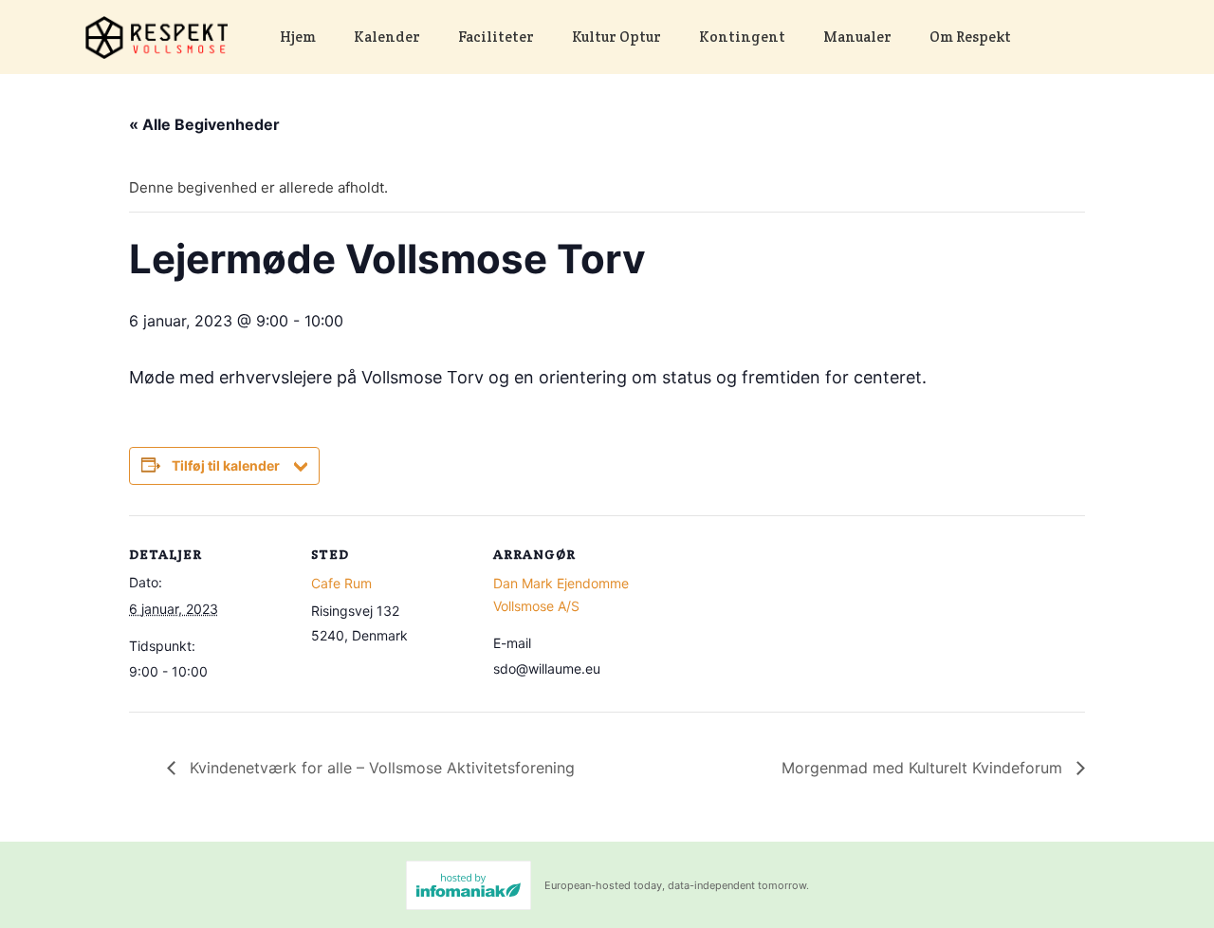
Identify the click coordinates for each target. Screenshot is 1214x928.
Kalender (387, 37)
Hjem (298, 37)
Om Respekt (970, 37)
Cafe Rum (341, 583)
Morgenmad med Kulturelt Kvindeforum (924, 767)
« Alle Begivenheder (204, 124)
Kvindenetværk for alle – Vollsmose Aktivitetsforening (380, 767)
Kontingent (742, 37)
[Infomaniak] (468, 885)
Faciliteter (496, 37)
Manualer (857, 37)
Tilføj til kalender (226, 465)
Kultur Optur (616, 37)
